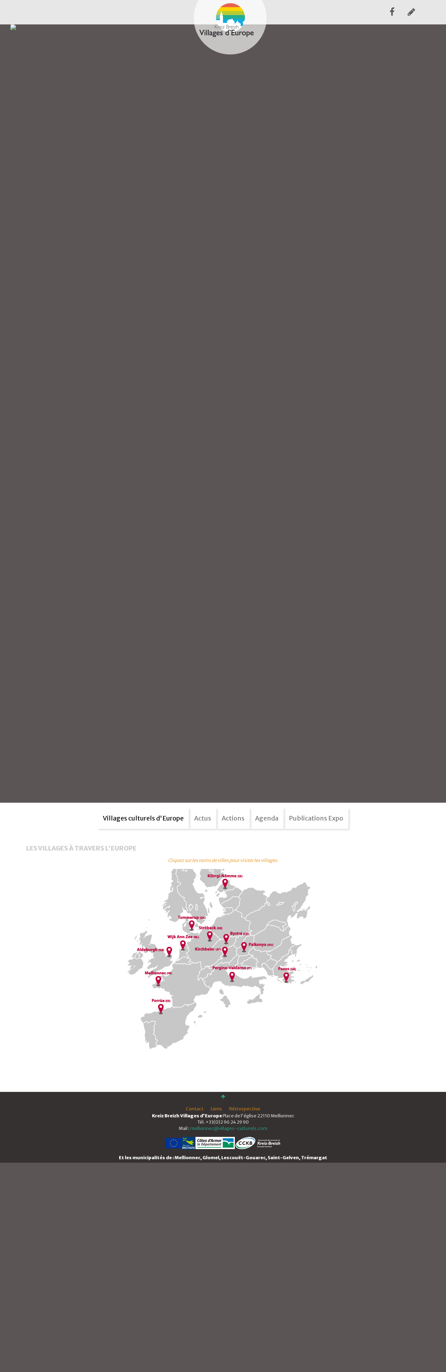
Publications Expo (316, 818)
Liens (216, 1109)
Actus (202, 818)
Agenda (266, 818)
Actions (233, 818)
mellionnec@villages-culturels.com (228, 1128)
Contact (194, 1109)
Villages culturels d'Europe (143, 818)
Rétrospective (244, 1109)
